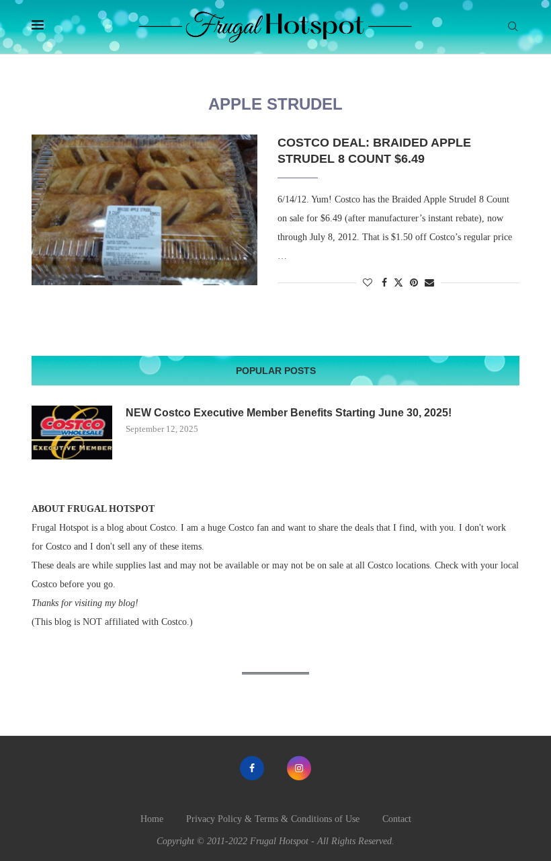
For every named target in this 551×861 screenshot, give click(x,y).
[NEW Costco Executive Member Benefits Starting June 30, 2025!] (72, 432)
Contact (396, 819)
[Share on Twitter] (398, 282)
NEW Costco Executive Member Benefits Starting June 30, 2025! (289, 412)
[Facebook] (252, 768)
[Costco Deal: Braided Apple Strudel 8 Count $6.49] (144, 210)
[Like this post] (367, 283)
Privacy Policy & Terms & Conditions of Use (272, 819)
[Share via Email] (429, 283)
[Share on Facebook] (384, 283)
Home (151, 819)
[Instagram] (299, 768)
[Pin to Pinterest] (414, 283)
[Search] (512, 27)
